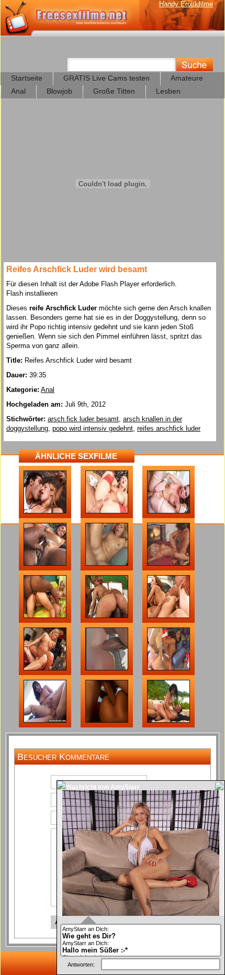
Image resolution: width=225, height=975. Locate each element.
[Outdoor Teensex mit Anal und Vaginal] (45, 511)
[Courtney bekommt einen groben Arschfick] (168, 511)
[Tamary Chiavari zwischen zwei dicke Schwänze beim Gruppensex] (106, 616)
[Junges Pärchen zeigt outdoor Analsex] (168, 720)
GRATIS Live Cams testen (106, 78)
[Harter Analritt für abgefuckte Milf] (168, 563)
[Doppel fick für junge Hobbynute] (168, 616)
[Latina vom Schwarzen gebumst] (45, 563)
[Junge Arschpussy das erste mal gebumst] (106, 720)
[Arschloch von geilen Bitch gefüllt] (106, 668)
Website (32, 819)
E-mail (35, 801)
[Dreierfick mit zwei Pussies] (45, 616)
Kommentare (30, 837)
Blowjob (59, 91)
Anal (18, 91)
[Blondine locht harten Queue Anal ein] (45, 668)
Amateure (187, 78)
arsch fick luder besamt (83, 419)
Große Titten (114, 91)
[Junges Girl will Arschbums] (45, 720)
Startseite (26, 78)
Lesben (168, 91)
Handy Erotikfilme (186, 4)
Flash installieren (32, 293)
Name (36, 783)
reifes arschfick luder (168, 428)
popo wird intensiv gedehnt (92, 428)
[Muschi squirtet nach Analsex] (168, 668)
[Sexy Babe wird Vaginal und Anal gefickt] (106, 511)
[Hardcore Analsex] (106, 563)
